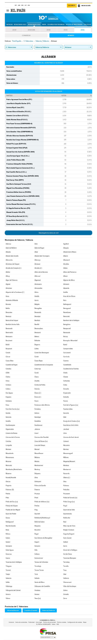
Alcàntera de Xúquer (12, 264)
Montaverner (39, 465)
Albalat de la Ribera (69, 252)
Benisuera (9, 336)
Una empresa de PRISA (47, 631)
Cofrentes (66, 381)
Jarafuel (66, 429)
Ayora (36, 300)
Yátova (8, 598)
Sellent (65, 542)
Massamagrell (68, 453)
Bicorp (65, 336)
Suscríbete (71, 5)
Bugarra (37, 344)
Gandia (8, 413)
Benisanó (38, 332)
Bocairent (9, 340)
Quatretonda (67, 514)
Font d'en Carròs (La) (12, 409)
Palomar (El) (10, 489)
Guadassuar (38, 425)
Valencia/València (48, 610)
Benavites (9, 312)
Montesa (66, 465)
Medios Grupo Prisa (48, 637)
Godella (8, 421)
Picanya (37, 494)
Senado (71, 35)
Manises (8, 449)
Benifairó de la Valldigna (71, 320)
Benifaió (37, 320)
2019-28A (31, 30)
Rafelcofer (66, 518)
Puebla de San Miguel (13, 510)
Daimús (37, 389)
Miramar (8, 461)
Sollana (37, 554)
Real (64, 522)
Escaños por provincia (55, 24)
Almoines (9, 288)
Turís (36, 574)
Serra (65, 546)
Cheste (65, 377)
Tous (64, 570)
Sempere (9, 546)
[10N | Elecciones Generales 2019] (48, 17)
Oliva (36, 477)
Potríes (37, 506)
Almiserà (66, 284)
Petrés (8, 494)
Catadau (8, 369)
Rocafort (37, 530)
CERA (7, 373)
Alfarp (8, 276)
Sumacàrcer (39, 558)
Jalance (37, 429)
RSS (58, 624)
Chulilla (37, 381)
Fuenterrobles (68, 409)
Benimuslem (39, 328)
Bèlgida (37, 304)
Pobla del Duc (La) (12, 502)
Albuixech (66, 260)
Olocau (8, 481)
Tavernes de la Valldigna (14, 562)
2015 (65, 30)
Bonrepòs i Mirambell (70, 340)
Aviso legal (39, 622)
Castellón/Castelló (30, 610)
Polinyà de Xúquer (12, 506)
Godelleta (38, 421)
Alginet (8, 284)
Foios (7, 405)
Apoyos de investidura (74, 24)
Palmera (66, 485)
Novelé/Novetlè (11, 477)
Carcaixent (67, 353)
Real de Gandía (11, 526)
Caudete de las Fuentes (71, 369)
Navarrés (66, 473)
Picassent (66, 494)
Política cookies (61, 622)
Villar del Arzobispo (69, 586)
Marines (66, 449)
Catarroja (38, 369)
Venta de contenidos (21, 622)
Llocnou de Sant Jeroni (71, 437)
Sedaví (8, 542)
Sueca (8, 558)
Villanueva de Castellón (42, 586)
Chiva (7, 381)
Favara (65, 401)
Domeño (66, 389)
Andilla (65, 292)
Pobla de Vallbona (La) (42, 502)
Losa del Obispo (40, 445)
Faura (36, 401)
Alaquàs (66, 248)
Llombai (8, 441)
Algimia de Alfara (69, 280)
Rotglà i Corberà (68, 530)
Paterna (37, 489)
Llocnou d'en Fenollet (41, 437)
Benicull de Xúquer (12, 320)
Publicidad (31, 622)
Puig (36, 510)
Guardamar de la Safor (70, 425)
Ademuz (8, 244)
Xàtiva (65, 590)
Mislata (37, 461)
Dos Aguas (9, 393)
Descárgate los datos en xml (48, 233)
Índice (53, 624)
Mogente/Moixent (69, 461)
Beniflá (37, 324)
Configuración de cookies (74, 622)
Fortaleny (38, 409)
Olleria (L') (66, 477)
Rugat (36, 534)
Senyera (37, 546)
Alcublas (66, 264)
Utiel (64, 574)
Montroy (37, 469)
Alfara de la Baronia (41, 272)
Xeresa (37, 594)
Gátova (37, 413)
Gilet (64, 417)
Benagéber (38, 308)
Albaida (8, 252)
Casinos (65, 361)
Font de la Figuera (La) (70, 405)
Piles (7, 498)
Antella (37, 296)
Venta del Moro (39, 582)
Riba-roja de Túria (69, 526)
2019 (14, 30)
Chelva (8, 377)
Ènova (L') (38, 397)
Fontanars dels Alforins (42, 405)
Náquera (37, 473)
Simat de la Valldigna (70, 550)
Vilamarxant (67, 582)
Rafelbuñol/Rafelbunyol (42, 518)
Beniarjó (8, 316)
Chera (37, 377)
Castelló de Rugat (11, 365)
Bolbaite (37, 340)
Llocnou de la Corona (13, 437)
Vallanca (66, 578)
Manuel (37, 449)
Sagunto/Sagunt (68, 534)
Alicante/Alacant (13, 610)
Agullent (66, 244)
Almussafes (38, 288)
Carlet (37, 357)
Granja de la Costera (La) (71, 421)
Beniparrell (67, 328)
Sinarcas (9, 554)
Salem (8, 538)
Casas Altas (9, 361)
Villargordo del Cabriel (13, 590)
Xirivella (66, 594)
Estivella (66, 397)
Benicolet (66, 316)
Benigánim (66, 324)
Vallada (37, 578)
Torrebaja (38, 566)
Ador (36, 244)
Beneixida (38, 312)
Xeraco (8, 594)
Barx (64, 300)
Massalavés (9, 453)
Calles (37, 349)
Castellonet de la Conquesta (44, 365)
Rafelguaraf (9, 522)
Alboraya (37, 260)
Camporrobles (68, 349)
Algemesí (38, 280)
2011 (82, 30)
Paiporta (8, 485)
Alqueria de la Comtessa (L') (15, 292)
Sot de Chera (67, 554)
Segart (37, 542)
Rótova (8, 534)
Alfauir (65, 276)
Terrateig (66, 562)
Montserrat (67, 469)
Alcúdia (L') (38, 268)
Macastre (66, 445)
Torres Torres (39, 570)
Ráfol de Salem (40, 522)
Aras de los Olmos (69, 296)
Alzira (36, 292)
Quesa (8, 518)
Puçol (65, 506)
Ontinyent (38, 481)
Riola (7, 530)
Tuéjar (8, 574)
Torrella (65, 566)
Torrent (8, 570)
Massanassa (10, 457)
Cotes (65, 385)
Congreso (26, 35)
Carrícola (66, 357)
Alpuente (66, 288)
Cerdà (37, 373)
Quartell (37, 514)
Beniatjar (38, 316)
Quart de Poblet (11, 514)
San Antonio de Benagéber (43, 538)
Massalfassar (39, 453)
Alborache (9, 260)
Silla (36, 550)
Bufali (7, 344)
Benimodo (9, 328)
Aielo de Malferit (11, 248)
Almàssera (38, 284)
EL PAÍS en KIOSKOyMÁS (43, 624)
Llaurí (36, 433)
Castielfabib (67, 365)
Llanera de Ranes (11, 433)
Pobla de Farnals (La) (70, 498)
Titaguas (8, 566)
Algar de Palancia (11, 280)
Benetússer (67, 312)
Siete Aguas (10, 550)
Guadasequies (10, 425)
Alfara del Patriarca (69, 272)
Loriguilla (9, 445)
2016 (48, 30)
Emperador (67, 393)
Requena (37, 526)
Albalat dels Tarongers (42, 256)
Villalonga (9, 586)
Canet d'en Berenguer (42, 353)
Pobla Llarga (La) (69, 502)
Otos (64, 481)
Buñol (65, 344)
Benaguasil (67, 308)
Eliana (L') (38, 393)
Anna (7, 296)
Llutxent (66, 441)
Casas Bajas (39, 361)
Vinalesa (37, 590)
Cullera (8, 389)
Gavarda (66, 413)
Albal (36, 252)
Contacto (11, 622)
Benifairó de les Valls (12, 324)
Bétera (37, 336)
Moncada (9, 465)
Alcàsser (37, 264)
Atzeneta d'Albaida (12, 300)
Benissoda (66, 332)
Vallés (8, 582)
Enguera (8, 397)
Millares (65, 457)
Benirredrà (9, 332)
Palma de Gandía (40, 485)
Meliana (37, 457)
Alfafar (8, 272)
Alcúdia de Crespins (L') (13, 268)
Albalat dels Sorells (12, 256)
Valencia (8, 578)
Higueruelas (10, 429)
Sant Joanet (67, 538)
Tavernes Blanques (69, 558)
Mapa (44, 24)
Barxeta (8, 304)
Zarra (65, 598)
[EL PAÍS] (18, 10)
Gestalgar (38, 417)
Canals (8, 353)
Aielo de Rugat (39, 248)
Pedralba (66, 489)
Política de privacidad (49, 622)
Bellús (8, 308)
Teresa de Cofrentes (41, 562)
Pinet (36, 498)
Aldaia (65, 268)
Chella (65, 373)
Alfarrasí (37, 276)
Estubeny (9, 401)
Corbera (8, 385)
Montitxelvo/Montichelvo (14, 469)
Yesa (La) (38, 598)
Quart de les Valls (69, 510)
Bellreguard (67, 304)
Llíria (65, 433)
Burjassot (9, 349)
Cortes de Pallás (40, 385)
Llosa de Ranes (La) (41, 441)
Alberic (65, 256)
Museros (8, 473)
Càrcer (8, 357)
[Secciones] (8, 10)
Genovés (8, 417)
